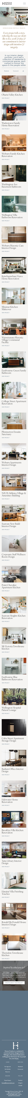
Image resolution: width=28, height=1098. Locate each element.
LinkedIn (20, 1085)
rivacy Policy (17, 1092)
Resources (7, 1071)
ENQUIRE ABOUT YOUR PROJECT (14, 982)
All (23, 71)
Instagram (20, 1083)
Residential (6, 71)
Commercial (15, 71)
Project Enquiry (7, 1080)
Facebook (20, 1080)
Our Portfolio (8, 1069)
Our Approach (8, 1066)
